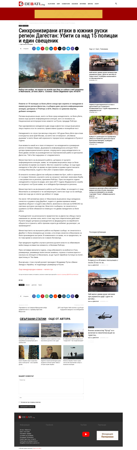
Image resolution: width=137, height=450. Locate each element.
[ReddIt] (55, 48)
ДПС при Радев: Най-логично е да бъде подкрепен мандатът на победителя (71, 308)
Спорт (97, 4)
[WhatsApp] (47, 48)
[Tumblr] (64, 48)
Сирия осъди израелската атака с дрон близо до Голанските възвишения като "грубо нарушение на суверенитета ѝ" (103, 107)
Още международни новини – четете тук (36, 269)
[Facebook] (34, 48)
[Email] (60, 48)
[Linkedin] (51, 48)
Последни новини (93, 291)
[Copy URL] (77, 48)
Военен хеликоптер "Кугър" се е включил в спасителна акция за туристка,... (101, 332)
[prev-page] (20, 368)
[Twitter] (38, 48)
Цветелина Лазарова (26, 44)
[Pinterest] (42, 48)
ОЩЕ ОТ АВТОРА (59, 318)
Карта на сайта (37, 448)
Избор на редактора (47, 358)
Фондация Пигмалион (27, 437)
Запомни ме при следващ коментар (31, 402)
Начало (21, 23)
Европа (90, 4)
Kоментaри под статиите (28, 439)
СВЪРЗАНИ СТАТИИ (33, 318)
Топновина (25, 25)
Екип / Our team (25, 432)
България (51, 4)
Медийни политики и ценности (29, 443)
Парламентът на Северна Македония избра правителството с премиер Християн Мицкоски (33, 309)
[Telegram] (68, 48)
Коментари (66, 4)
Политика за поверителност (29, 441)
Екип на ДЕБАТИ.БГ (93, 265)
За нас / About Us (25, 430)
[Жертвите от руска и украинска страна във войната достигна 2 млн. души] (51, 330)
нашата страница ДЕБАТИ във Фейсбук (67, 274)
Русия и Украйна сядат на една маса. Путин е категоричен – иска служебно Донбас (28, 362)
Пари (90, 257)
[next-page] (23, 368)
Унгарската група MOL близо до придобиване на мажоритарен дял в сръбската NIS (28, 340)
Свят (58, 4)
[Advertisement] (51, 97)
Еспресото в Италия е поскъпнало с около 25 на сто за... (103, 261)
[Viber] (72, 48)
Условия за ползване (26, 435)
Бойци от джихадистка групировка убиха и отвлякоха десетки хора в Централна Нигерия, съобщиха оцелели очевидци (102, 139)
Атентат (28, 285)
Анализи (75, 4)
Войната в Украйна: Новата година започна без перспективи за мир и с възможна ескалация (72, 362)
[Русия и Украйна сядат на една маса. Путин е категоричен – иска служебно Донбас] (29, 352)
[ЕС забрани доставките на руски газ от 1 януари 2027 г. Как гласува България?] (73, 330)
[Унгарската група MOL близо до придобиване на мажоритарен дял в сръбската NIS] (29, 330)
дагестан (34, 285)
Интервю (83, 4)
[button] (116, 4)
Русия (40, 285)
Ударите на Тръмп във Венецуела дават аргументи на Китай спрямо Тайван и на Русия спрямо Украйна (51, 362)
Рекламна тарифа (25, 433)
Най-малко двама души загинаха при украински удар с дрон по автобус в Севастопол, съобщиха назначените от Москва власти (103, 75)
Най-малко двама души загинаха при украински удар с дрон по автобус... (101, 296)
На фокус (21, 336)
